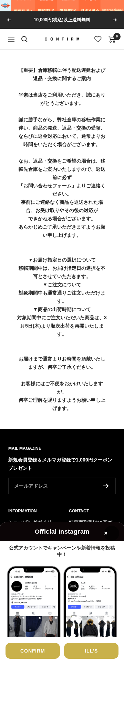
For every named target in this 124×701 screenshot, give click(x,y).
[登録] (106, 485)
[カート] (112, 39)
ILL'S (91, 651)
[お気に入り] (98, 39)
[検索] (24, 39)
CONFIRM (32, 651)
